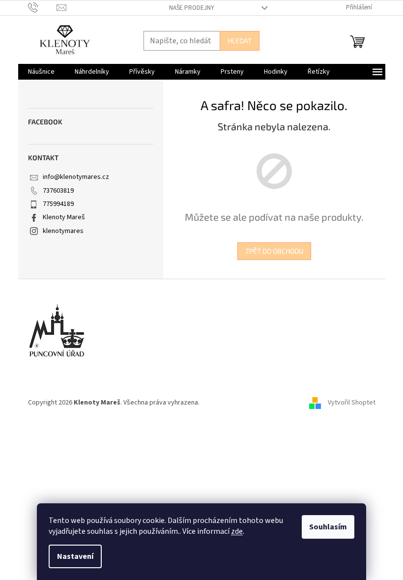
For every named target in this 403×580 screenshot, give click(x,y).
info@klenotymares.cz (76, 177)
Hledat (240, 40)
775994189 (58, 204)
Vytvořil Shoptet (351, 402)
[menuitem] (41, 72)
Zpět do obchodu (274, 251)
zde (237, 531)
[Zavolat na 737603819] (42, 7)
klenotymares (63, 231)
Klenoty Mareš (64, 217)
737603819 (58, 191)
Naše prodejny (191, 7)
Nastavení (75, 556)
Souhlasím (328, 527)
